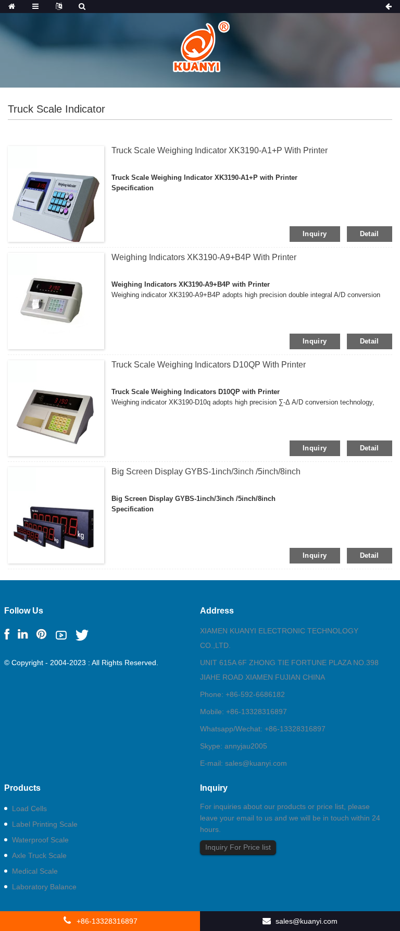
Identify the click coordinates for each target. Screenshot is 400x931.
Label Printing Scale (45, 824)
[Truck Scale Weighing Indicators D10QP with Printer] (56, 407)
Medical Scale (35, 871)
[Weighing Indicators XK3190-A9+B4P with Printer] (56, 300)
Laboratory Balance (44, 887)
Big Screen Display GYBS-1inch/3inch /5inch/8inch (206, 471)
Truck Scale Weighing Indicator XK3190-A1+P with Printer (219, 150)
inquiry (315, 234)
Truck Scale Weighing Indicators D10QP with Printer (208, 364)
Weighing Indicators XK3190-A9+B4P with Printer (203, 257)
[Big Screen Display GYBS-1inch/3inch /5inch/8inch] (56, 514)
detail (369, 234)
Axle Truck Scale (39, 855)
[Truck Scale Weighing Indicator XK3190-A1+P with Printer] (56, 193)
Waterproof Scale (40, 840)
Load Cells (29, 808)
